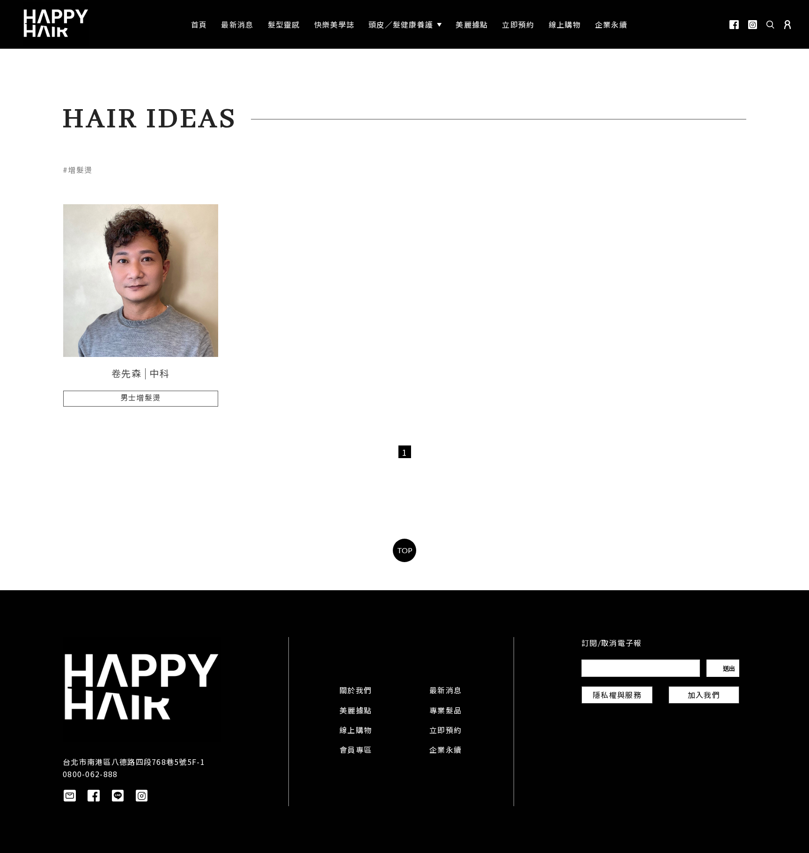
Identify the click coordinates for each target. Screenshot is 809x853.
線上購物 (355, 731)
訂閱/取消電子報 (611, 644)
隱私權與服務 (617, 696)
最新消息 (445, 691)
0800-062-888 (90, 773)
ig (752, 24)
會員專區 (355, 751)
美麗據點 (355, 711)
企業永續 (445, 751)
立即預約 (445, 731)
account (787, 24)
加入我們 (704, 696)
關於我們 (355, 691)
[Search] (771, 24)
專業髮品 (445, 711)
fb (734, 24)
